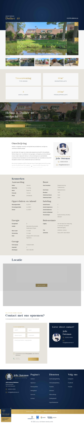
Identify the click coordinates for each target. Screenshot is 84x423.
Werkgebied (34, 390)
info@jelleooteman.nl (64, 165)
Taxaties (51, 386)
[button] (76, 39)
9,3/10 (54, 417)
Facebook (70, 382)
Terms (19, 359)
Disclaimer (30, 411)
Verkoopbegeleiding (54, 382)
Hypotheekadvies (53, 402)
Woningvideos (34, 386)
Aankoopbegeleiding (54, 379)
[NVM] (37, 417)
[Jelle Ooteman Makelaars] (17, 376)
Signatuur (33, 382)
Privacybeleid (29, 353)
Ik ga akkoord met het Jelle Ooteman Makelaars (27, 354)
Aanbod (33, 379)
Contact (33, 398)
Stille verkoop (52, 394)
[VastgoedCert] (31, 417)
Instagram (70, 379)
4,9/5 (44, 417)
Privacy (17, 359)
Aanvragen (33, 359)
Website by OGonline (51, 411)
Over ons (33, 394)
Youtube (70, 386)
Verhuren (51, 390)
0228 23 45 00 (64, 161)
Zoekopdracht (52, 398)
